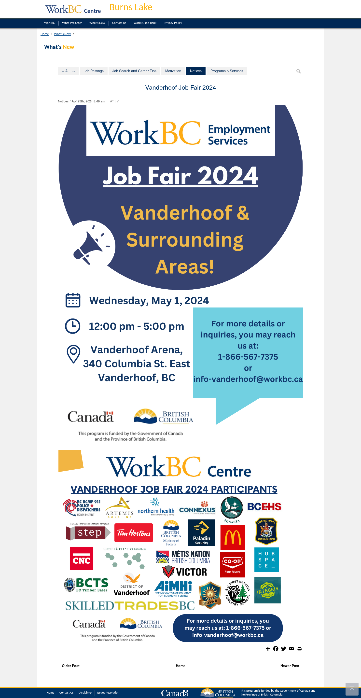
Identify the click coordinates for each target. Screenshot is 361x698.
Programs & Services (226, 70)
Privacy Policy (173, 23)
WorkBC (49, 23)
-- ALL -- (68, 70)
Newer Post (289, 665)
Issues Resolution (108, 692)
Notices (196, 70)
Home (45, 34)
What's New (97, 23)
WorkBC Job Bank (145, 23)
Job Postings (94, 70)
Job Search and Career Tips (134, 70)
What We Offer (72, 23)
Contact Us (119, 23)
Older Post (71, 665)
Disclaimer (85, 692)
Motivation (173, 70)
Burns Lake (131, 8)
